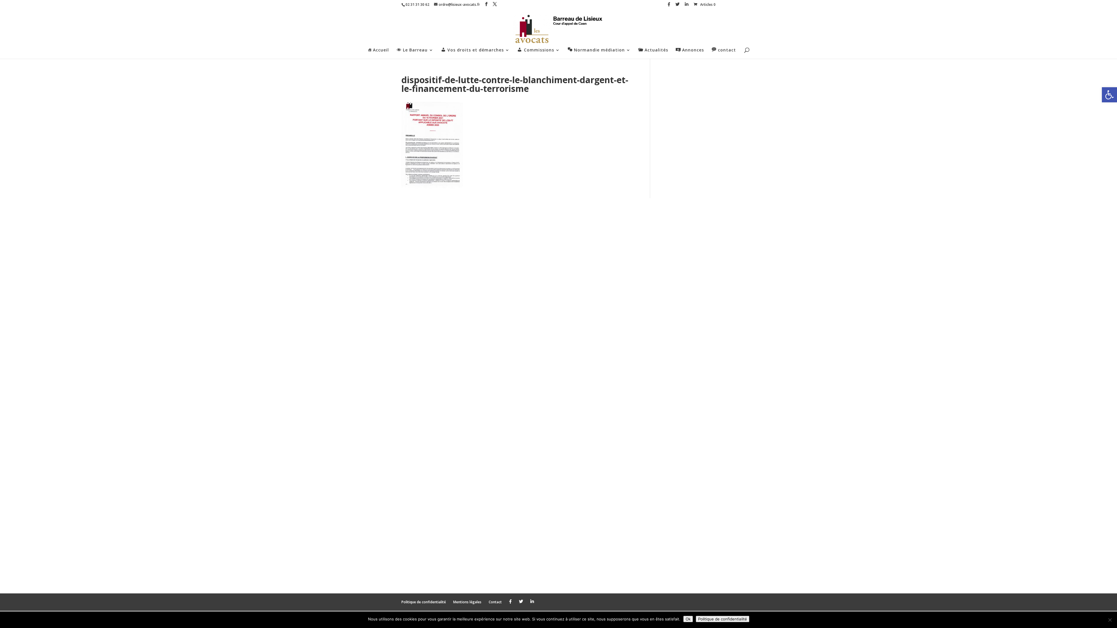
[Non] (1110, 620)
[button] (1109, 94)
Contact (495, 602)
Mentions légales (467, 602)
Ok (688, 619)
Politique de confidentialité (423, 602)
